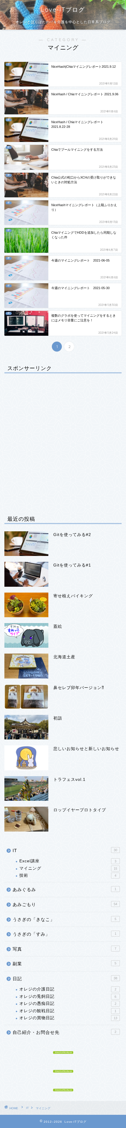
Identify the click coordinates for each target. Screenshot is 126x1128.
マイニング (68, 868)
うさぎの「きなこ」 (64, 919)
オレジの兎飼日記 (67, 996)
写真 (64, 948)
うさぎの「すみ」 (64, 934)
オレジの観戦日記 (67, 1011)
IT (65, 850)
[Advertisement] (63, 441)
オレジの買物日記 (68, 1018)
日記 (65, 978)
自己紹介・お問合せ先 (64, 1032)
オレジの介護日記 (67, 989)
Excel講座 (67, 861)
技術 (67, 875)
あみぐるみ (64, 889)
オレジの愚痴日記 (67, 1003)
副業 (64, 963)
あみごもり (65, 904)
